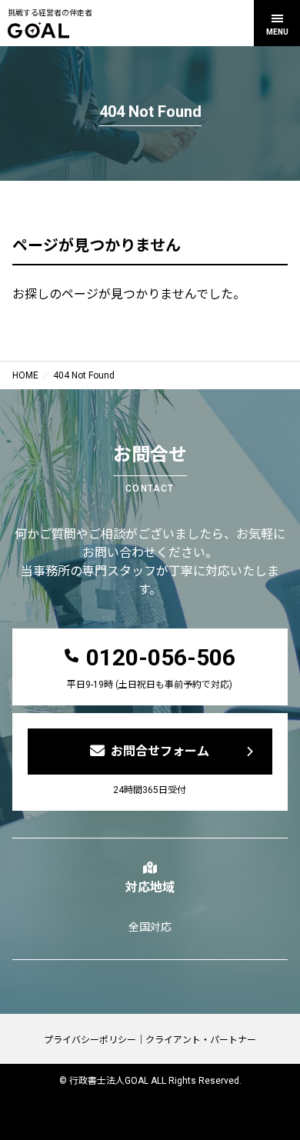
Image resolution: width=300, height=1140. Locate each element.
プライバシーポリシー (90, 1040)
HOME (25, 375)
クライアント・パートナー (200, 1040)
